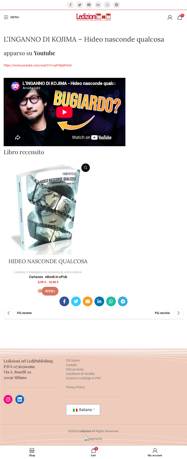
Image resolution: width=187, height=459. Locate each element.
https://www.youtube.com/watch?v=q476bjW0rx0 (38, 65)
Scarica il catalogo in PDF (83, 378)
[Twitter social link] (79, 5)
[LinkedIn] (19, 399)
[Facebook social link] (70, 5)
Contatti (71, 365)
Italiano (85, 409)
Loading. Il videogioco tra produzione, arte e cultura (48, 272)
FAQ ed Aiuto (75, 369)
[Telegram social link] (116, 5)
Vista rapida (85, 167)
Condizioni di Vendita (80, 374)
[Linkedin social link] (98, 5)
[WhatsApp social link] (107, 5)
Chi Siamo (73, 360)
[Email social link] (89, 5)
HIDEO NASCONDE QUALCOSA (48, 261)
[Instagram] (8, 399)
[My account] (170, 17)
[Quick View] (40, 291)
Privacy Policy (75, 387)
